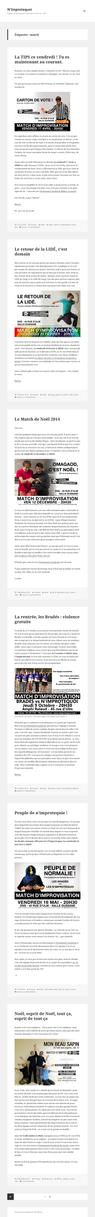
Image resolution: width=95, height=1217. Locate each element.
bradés (53, 788)
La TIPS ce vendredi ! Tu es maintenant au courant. (42, 59)
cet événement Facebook (34, 725)
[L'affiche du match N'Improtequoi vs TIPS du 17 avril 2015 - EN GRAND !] (47, 111)
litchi (67, 592)
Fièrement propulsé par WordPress (28, 1212)
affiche (59, 1179)
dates (51, 225)
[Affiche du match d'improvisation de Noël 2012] (47, 1062)
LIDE (71, 395)
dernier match (64, 989)
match (56, 225)
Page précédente (10, 1196)
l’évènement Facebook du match (54, 1145)
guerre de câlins (62, 395)
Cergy (52, 395)
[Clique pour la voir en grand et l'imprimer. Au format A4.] (47, 314)
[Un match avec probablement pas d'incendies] (47, 482)
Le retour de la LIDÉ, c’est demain (41, 251)
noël (16, 595)
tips (16, 227)
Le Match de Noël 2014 (37, 419)
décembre (61, 592)
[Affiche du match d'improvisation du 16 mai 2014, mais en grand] (47, 885)
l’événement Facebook (49, 562)
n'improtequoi (65, 225)
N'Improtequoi (19, 9)
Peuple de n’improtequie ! (41, 812)
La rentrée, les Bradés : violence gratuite (47, 619)
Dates (42, 225)
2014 (54, 592)
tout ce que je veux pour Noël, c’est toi (32, 555)
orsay (73, 225)
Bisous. (18, 204)
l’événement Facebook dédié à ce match (58, 191)
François (33, 225)
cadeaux (66, 1179)
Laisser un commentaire (30, 227)
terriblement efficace (70, 788)
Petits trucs (48, 1179)
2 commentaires (28, 1181)
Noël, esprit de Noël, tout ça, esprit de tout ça (43, 1016)
